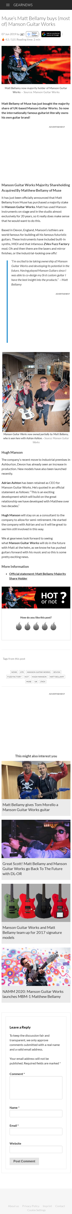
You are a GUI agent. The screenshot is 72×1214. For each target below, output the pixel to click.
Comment (17, 1074)
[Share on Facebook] (48, 658)
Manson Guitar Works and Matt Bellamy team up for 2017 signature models (32, 932)
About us (13, 1206)
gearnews (22, 5)
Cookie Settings (36, 1210)
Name (14, 1107)
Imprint (47, 1206)
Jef (22, 34)
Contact (60, 1206)
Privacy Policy (30, 1206)
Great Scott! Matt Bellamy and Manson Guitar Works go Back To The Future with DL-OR (34, 868)
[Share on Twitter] (62, 658)
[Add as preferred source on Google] (51, 34)
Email (14, 1125)
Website (15, 1143)
